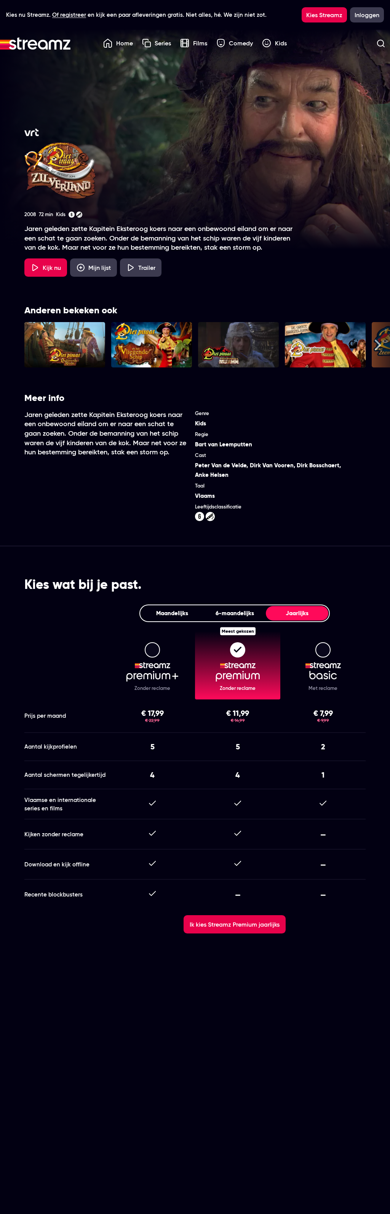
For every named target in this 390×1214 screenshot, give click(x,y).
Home (124, 43)
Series (163, 43)
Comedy (241, 43)
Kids (281, 43)
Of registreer (69, 14)
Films (200, 43)
